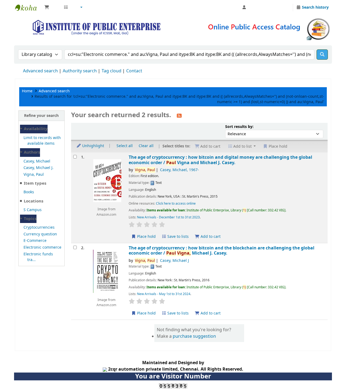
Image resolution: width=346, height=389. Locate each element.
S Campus (33, 210)
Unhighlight (92, 146)
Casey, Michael (37, 161)
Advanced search (40, 71)
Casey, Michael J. (39, 168)
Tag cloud (111, 71)
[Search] (322, 54)
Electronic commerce (42, 247)
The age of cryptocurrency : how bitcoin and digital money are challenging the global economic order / (220, 160)
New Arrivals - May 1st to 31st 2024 (163, 294)
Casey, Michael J (174, 260)
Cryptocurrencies (39, 227)
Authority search (80, 71)
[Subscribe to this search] (179, 115)
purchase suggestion (194, 336)
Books (29, 192)
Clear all (146, 146)
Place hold (146, 236)
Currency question (40, 234)
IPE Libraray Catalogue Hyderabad (28, 7)
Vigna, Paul (34, 174)
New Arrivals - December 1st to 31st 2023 (168, 217)
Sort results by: (239, 127)
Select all (125, 146)
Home (27, 91)
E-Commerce (35, 240)
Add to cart (210, 236)
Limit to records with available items (42, 141)
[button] (51, 7)
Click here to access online (176, 203)
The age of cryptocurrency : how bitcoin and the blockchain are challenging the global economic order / (221, 250)
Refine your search (41, 116)
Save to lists (177, 236)
